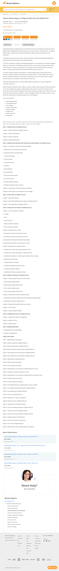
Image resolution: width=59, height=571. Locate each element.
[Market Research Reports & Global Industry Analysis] (11, 2)
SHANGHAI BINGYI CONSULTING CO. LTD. (14, 23)
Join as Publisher (48, 535)
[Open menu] (54, 3)
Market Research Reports (6, 14)
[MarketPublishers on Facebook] (44, 541)
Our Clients (20, 538)
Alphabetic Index (28, 547)
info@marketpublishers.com (11, 540)
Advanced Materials (12, 508)
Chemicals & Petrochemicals (14, 503)
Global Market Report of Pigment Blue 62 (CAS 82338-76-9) (21, 436)
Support (53, 567)
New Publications (28, 542)
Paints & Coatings (11, 526)
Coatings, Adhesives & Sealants (15, 515)
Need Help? (34, 37)
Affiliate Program (37, 547)
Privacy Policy (38, 541)
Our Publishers (20, 542)
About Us (20, 536)
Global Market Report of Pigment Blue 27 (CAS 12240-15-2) (21, 463)
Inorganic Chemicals (12, 517)
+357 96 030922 (9, 537)
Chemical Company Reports (14, 513)
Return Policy (37, 543)
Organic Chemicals (12, 522)
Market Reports (28, 537)
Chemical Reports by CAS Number (16, 510)
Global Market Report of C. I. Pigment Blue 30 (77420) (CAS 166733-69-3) (24, 445)
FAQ (19, 545)
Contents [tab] (17, 44)
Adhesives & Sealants (12, 506)
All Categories (9, 501)
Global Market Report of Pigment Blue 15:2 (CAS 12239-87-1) (21, 454)
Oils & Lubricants (11, 519)
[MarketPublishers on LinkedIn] (49, 541)
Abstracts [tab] (7, 44)
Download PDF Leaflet (10, 33)
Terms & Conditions (37, 537)
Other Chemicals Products (14, 524)
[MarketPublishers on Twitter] (46, 541)
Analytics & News (28, 552)
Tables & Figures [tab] (28, 44)
